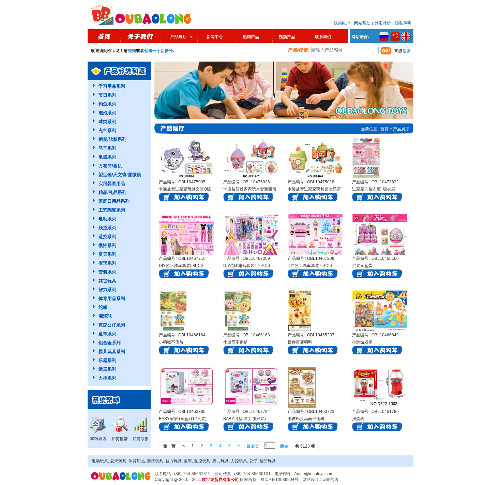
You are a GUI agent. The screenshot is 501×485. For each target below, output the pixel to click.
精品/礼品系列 (112, 192)
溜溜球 (105, 316)
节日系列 (107, 95)
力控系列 (107, 378)
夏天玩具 (118, 460)
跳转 (284, 446)
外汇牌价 (383, 23)
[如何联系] (140, 428)
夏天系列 (107, 254)
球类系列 (107, 121)
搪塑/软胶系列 (112, 139)
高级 (402, 51)
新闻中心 (215, 36)
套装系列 (107, 271)
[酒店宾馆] (98, 428)
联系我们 (323, 36)
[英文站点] (407, 36)
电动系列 (107, 218)
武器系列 (107, 369)
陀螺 (102, 307)
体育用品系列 (111, 298)
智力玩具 (173, 460)
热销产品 (251, 36)
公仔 (253, 460)
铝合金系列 (109, 342)
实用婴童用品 (111, 183)
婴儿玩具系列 (111, 351)
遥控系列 (107, 236)
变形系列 (107, 263)
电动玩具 (100, 460)
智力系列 (107, 289)
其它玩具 (107, 280)
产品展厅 (178, 36)
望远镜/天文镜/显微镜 (119, 174)
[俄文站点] (382, 36)
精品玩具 (267, 460)
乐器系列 (107, 360)
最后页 (253, 446)
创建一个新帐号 (158, 50)
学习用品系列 (111, 86)
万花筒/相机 (110, 165)
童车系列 (107, 333)
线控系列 (107, 227)
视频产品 (287, 36)
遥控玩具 (202, 460)
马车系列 (107, 148)
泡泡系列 (107, 112)
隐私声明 (403, 23)
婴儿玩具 (220, 460)
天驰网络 (330, 479)
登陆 (132, 50)
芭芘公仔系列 (111, 325)
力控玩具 (239, 460)
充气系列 (107, 130)
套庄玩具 (155, 460)
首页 (384, 129)
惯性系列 (107, 245)
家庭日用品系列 (114, 201)
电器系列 (107, 157)
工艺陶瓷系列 (111, 210)
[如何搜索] (119, 428)
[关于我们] (141, 36)
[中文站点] (396, 36)
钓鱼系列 (107, 103)
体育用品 (136, 460)
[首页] (104, 36)
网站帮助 (362, 23)
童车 (188, 460)
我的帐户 (342, 23)
